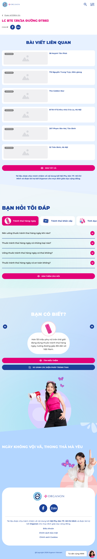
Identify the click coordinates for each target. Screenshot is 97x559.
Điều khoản (48, 528)
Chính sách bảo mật (48, 533)
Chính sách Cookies (49, 537)
